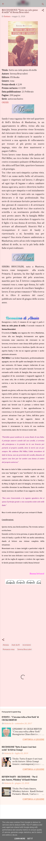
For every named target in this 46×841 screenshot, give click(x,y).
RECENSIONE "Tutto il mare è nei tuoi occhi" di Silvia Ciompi (19, 748)
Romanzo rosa (8, 649)
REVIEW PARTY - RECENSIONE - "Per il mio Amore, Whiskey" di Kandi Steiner (19, 778)
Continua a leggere (33, 739)
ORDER (5, 102)
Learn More (19, 839)
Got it (30, 839)
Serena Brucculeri (24, 649)
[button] (43, 10)
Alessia (6, 645)
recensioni (27, 645)
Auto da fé (16, 645)
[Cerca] (43, 4)
